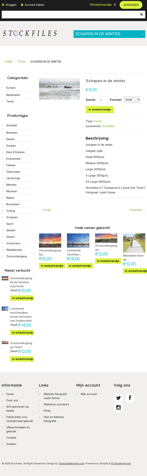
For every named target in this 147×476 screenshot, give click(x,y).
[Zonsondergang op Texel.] (106, 238)
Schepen (12, 217)
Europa (10, 87)
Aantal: (91, 99)
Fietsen (11, 165)
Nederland (13, 95)
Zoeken (11, 444)
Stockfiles (108, 126)
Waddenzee (14, 249)
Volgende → (137, 209)
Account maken (34, 4)
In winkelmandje (100, 109)
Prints (47, 410)
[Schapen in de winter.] (59, 80)
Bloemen (11, 132)
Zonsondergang (16, 256)
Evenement (13, 158)
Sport (9, 223)
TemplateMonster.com (71, 463)
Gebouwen (13, 171)
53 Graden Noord (121, 463)
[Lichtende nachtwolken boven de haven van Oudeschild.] (78, 240)
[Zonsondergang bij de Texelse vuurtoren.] (50, 240)
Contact (11, 437)
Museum (11, 191)
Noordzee (12, 204)
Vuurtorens (13, 243)
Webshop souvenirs (56, 404)
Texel (22, 61)
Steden (11, 230)
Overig (10, 210)
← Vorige (45, 209)
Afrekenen (131, 5)
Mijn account (89, 394)
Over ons (12, 400)
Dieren (98, 121)
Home (8, 61)
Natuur (10, 197)
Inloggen (11, 4)
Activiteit (11, 125)
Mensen (11, 184)
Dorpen (11, 145)
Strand (10, 236)
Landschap (13, 178)
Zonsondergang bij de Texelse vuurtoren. (21, 282)
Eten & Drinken (15, 152)
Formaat (116, 99)
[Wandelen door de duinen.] (134, 243)
